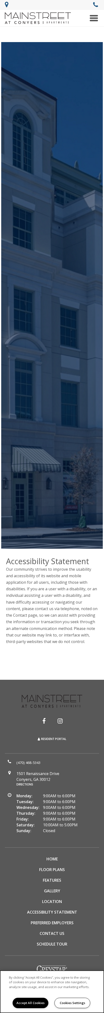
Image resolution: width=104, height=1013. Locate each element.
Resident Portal (53, 739)
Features (52, 880)
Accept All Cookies (30, 1003)
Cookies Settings (72, 1003)
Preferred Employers (52, 922)
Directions (24, 784)
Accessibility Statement (52, 912)
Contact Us (52, 933)
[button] (44, 721)
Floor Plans (52, 869)
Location (52, 901)
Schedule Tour (52, 944)
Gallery (52, 891)
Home (52, 859)
